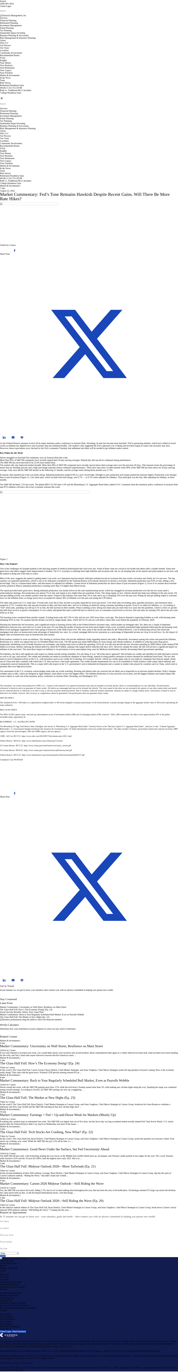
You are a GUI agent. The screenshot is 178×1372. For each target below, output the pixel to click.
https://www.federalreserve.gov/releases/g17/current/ (42, 741)
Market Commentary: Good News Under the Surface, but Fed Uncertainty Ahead (54, 1149)
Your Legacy (5, 70)
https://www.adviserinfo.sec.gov (89, 1356)
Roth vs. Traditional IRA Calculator (15, 90)
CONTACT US (7, 95)
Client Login (5, 6)
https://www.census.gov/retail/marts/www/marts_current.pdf (47, 746)
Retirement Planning (9, 23)
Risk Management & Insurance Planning (18, 38)
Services (3, 18)
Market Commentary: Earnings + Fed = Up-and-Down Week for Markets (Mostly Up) (58, 1115)
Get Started (5, 1034)
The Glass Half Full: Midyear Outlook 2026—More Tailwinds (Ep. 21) (48, 1166)
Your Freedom (6, 73)
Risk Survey (5, 83)
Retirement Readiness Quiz (12, 85)
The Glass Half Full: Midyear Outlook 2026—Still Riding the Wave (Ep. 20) (51, 1201)
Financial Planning (8, 20)
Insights (3, 60)
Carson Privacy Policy (10, 1363)
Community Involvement (11, 53)
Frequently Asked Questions (12, 1287)
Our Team (4, 48)
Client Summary (19, 1331)
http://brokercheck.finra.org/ (118, 1356)
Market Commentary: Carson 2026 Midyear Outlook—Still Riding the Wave (52, 1183)
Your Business (6, 65)
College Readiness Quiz (10, 93)
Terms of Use (27, 1363)
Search (3, 1)
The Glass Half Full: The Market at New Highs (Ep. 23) (24, 1017)
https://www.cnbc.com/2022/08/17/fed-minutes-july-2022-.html (47, 736)
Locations (4, 50)
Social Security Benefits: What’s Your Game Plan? (22, 1012)
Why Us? (4, 43)
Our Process (5, 45)
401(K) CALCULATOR (11, 88)
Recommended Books (9, 55)
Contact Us (5, 997)
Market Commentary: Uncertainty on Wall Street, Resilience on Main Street (33, 1007)
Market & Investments (9, 75)
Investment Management (11, 25)
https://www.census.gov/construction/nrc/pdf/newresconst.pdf (48, 750)
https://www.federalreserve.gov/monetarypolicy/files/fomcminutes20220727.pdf (53, 755)
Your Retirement (7, 68)
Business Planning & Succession (14, 35)
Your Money (5, 63)
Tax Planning (6, 30)
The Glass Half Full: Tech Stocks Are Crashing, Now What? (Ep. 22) (46, 1132)
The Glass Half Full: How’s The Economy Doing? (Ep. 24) (26, 1009)
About (3, 40)
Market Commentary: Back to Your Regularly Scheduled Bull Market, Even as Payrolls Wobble (42, 1014)
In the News (5, 78)
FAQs (2, 58)
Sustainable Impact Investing (12, 33)
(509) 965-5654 (7, 3)
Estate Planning (7, 28)
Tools (2, 80)
